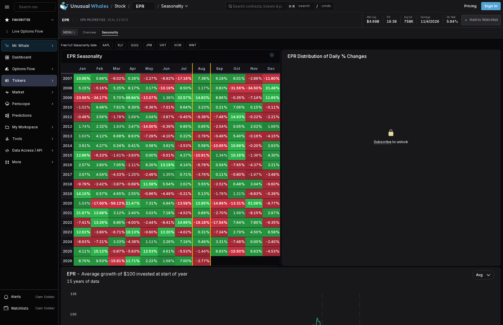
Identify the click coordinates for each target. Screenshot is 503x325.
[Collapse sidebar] (7, 7)
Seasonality (110, 32)
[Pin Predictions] (51, 115)
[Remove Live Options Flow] (53, 31)
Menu (67, 32)
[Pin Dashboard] (51, 57)
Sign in (490, 6)
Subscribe (383, 142)
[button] (481, 20)
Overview (89, 32)
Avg (479, 275)
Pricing (470, 6)
